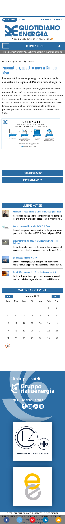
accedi (21, 19)
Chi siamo (46, 19)
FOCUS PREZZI (31, 173)
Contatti (57, 19)
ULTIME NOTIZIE (35, 46)
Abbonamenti (9, 19)
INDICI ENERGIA (31, 180)
